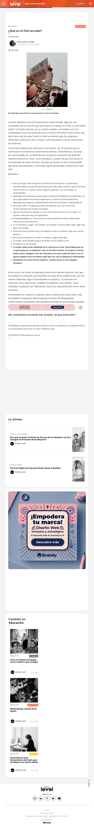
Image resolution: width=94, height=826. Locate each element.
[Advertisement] (47, 394)
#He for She (80, 26)
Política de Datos (47, 813)
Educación (12, 26)
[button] (3, 3)
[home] (15, 3)
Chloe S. (49, 109)
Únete (47, 810)
